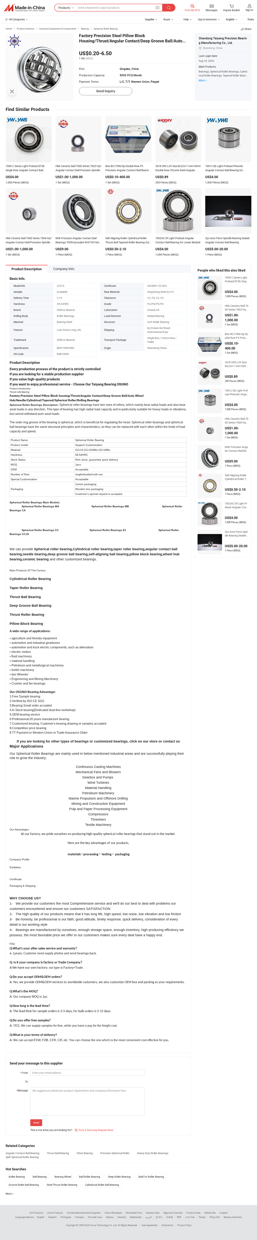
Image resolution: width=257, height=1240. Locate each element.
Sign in (249, 10)
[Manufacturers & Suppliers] (24, 8)
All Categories (17, 19)
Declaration (167, 1225)
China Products (55, 1212)
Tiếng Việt (214, 1217)
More (202, 80)
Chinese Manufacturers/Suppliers (84, 1212)
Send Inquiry (105, 91)
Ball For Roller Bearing (151, 1176)
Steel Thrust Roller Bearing (62, 1185)
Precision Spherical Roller (114, 1153)
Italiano (110, 1217)
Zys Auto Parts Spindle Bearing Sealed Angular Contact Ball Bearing (236, 533)
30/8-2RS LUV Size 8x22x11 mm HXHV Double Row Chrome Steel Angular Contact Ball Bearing (236, 364)
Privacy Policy (184, 1225)
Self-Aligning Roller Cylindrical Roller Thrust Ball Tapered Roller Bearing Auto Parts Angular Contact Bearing (236, 477)
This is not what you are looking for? (51, 1130)
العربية (148, 1217)
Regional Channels (172, 1212)
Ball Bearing (40, 1176)
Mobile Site (210, 1212)
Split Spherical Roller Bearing (22, 1157)
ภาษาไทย (190, 1217)
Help (186, 19)
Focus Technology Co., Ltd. (104, 1225)
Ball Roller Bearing (89, 1176)
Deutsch (122, 1217)
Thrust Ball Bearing (58, 1153)
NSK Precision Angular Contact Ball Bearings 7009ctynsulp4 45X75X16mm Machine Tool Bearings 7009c (236, 449)
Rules (251, 19)
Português (66, 1217)
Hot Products (36, 1212)
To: (26, 1081)
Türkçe (202, 1217)
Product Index (193, 1212)
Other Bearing (85, 1153)
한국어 (159, 1217)
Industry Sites (153, 1212)
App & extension (207, 19)
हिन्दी (179, 1217)
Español (52, 1217)
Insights (224, 1212)
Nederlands (135, 1217)
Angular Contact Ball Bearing (22, 1153)
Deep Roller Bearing (119, 1176)
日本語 (169, 1217)
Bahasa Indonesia (233, 1217)
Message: (22, 1090)
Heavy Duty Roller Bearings (152, 1153)
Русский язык (95, 1217)
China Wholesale (113, 1212)
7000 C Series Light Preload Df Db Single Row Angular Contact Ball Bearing (236, 279)
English (40, 1217)
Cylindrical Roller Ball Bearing (102, 1185)
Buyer (166, 19)
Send (36, 1122)
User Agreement (149, 1225)
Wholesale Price (134, 1212)
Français (79, 1217)
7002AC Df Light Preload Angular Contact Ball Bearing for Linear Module (236, 505)
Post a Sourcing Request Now (94, 1130)
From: (24, 1072)
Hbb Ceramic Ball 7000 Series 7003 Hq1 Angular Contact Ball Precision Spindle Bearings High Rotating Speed (236, 307)
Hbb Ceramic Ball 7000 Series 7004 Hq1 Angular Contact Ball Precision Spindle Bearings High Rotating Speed (236, 420)
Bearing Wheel (63, 1176)
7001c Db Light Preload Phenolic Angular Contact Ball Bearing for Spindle (236, 392)
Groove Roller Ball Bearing (24, 1185)
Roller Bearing (17, 1176)
